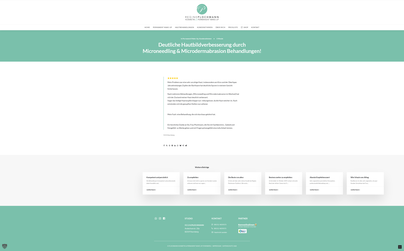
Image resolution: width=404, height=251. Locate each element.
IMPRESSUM (217, 246)
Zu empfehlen (192, 177)
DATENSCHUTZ (228, 246)
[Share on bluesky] (180, 145)
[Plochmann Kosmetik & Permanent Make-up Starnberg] (202, 12)
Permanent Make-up (162, 27)
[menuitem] (148, 27)
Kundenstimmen (205, 27)
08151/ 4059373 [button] (220, 224)
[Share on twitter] (166, 145)
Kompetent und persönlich (157, 177)
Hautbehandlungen (184, 27)
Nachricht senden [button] (220, 232)
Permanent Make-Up (191, 39)
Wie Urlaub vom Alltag (360, 177)
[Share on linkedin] (175, 145)
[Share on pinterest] (172, 145)
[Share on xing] (183, 145)
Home (147, 27)
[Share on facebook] (164, 145)
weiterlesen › (151, 190)
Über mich (220, 27)
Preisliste (233, 27)
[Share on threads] (169, 145)
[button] (156, 219)
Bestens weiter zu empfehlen (280, 177)
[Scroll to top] (400, 247)
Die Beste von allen (235, 177)
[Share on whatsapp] (177, 145)
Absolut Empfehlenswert (320, 177)
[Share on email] (186, 145)
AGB (235, 246)
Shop (246, 27)
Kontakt (255, 27)
